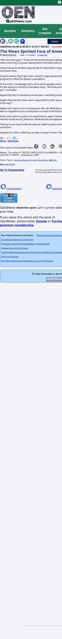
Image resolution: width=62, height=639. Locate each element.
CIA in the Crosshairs (10, 257)
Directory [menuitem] (27, 31)
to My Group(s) (7, 164)
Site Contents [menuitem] (45, 31)
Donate (41, 221)
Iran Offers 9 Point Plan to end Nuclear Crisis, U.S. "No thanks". (27, 261)
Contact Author (14, 188)
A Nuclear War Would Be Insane (14, 248)
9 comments (42, 55)
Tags (53, 160)
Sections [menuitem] (10, 31)
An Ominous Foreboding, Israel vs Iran (17, 239)
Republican (43, 160)
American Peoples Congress (25, 160)
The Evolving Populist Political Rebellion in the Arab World (25, 244)
